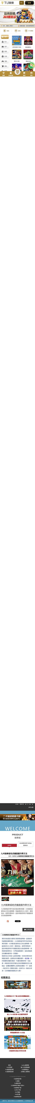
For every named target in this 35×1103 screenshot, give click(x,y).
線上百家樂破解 (25, 1067)
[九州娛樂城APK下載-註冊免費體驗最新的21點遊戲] (17, 987)
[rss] (32, 804)
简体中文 (22, 804)
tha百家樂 (9, 1067)
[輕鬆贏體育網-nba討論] (17, 1024)
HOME (16, 804)
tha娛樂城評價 (9, 1069)
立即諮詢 (29, 930)
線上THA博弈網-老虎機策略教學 (17, 1014)
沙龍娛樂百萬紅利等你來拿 (17, 1051)
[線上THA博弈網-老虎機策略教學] (17, 1005)
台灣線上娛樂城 (25, 1071)
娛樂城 (9, 845)
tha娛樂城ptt (25, 1069)
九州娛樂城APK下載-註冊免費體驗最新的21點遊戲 (17, 996)
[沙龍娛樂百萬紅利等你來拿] (17, 1042)
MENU (30, 807)
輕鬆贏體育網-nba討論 (17, 1032)
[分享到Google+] (30, 804)
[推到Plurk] (8, 921)
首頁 (9, 856)
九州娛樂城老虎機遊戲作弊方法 (10, 935)
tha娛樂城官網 (9, 1071)
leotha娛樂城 (25, 1065)
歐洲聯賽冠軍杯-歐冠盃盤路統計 (26, 844)
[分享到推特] (25, 804)
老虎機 (27, 958)
